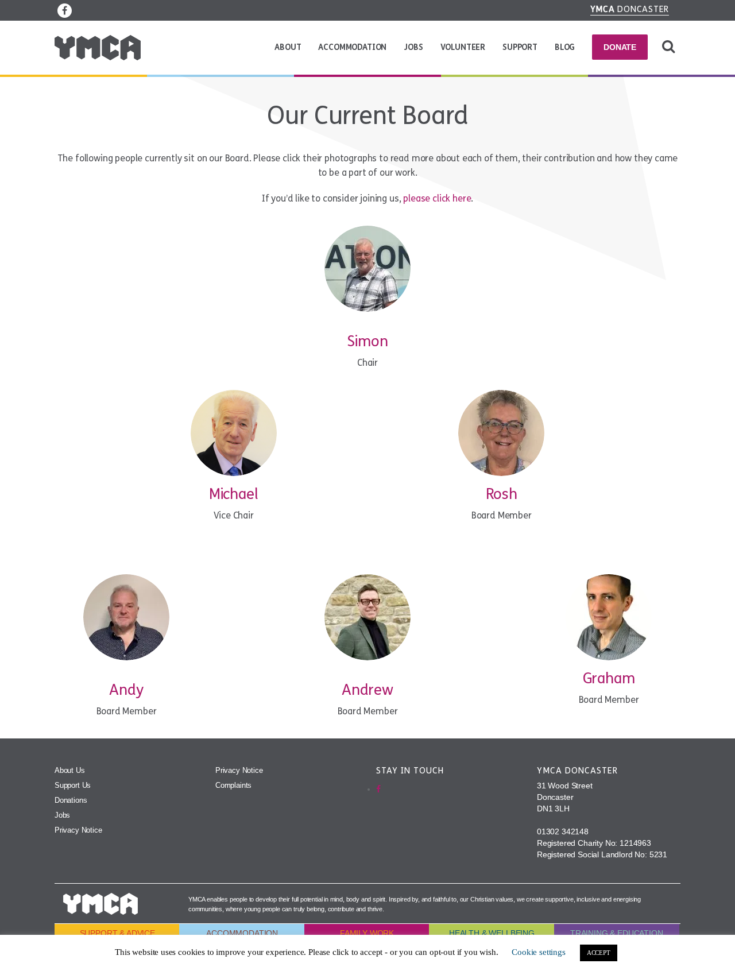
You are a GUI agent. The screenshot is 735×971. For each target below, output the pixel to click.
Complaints (233, 785)
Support (519, 47)
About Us (70, 770)
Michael (233, 494)
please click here (437, 198)
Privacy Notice (78, 830)
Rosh (501, 494)
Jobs (413, 47)
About (287, 47)
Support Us (73, 785)
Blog (565, 47)
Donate (620, 47)
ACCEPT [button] (598, 952)
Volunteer (462, 47)
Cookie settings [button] (538, 952)
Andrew (367, 690)
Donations (71, 800)
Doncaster (630, 9)
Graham (609, 678)
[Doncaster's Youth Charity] (98, 48)
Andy (126, 690)
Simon (367, 341)
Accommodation (352, 47)
